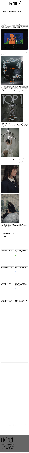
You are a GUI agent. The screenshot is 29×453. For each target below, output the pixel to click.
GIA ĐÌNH (10, 424)
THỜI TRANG (19, 424)
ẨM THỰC (16, 425)
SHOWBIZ (6, 424)
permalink (12, 233)
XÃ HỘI (3, 424)
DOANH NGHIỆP (24, 424)
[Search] (2, 4)
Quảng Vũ (9, 13)
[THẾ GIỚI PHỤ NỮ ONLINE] (14, 4)
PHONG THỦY (19, 425)
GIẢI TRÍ (13, 425)
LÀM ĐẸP (13, 424)
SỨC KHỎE (16, 424)
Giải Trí (7, 233)
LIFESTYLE (10, 425)
